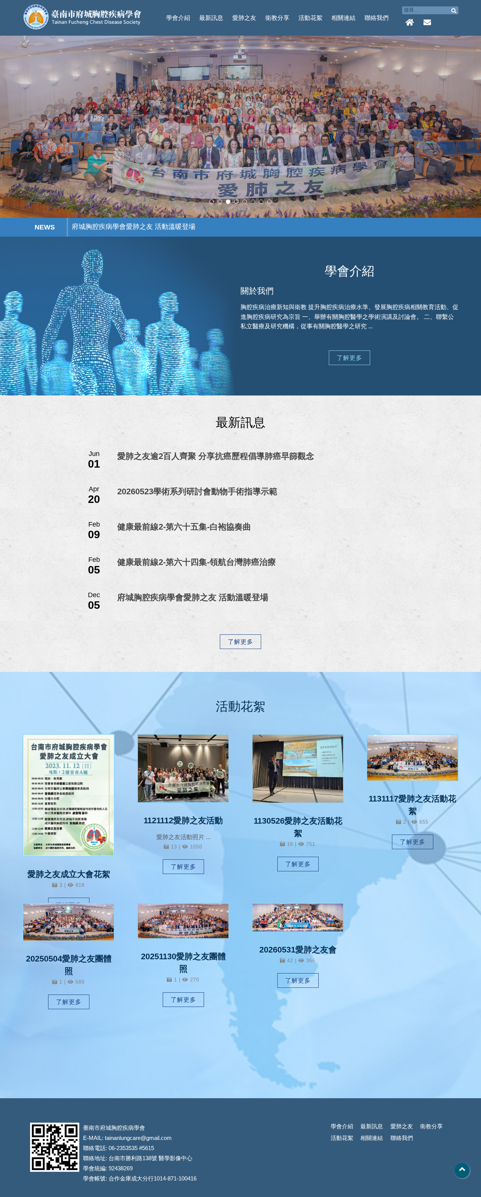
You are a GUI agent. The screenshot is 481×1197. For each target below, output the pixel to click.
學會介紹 (178, 18)
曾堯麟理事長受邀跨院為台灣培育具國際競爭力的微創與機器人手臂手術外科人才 (193, 227)
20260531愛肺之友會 (298, 949)
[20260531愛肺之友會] (298, 918)
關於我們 (257, 291)
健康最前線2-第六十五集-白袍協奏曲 (184, 526)
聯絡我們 (377, 18)
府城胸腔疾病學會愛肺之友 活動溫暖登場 (192, 597)
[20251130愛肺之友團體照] (183, 921)
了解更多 (349, 358)
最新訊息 (211, 18)
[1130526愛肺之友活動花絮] (298, 769)
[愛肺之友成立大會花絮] (68, 795)
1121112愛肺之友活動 (183, 820)
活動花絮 (310, 18)
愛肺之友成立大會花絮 (68, 874)
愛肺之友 (244, 18)
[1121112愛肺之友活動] (183, 768)
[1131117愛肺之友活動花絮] (412, 757)
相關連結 (343, 18)
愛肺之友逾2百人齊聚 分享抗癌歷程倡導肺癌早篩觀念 (215, 456)
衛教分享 (277, 18)
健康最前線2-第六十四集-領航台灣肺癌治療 (196, 562)
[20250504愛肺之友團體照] (68, 922)
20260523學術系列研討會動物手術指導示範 (197, 491)
